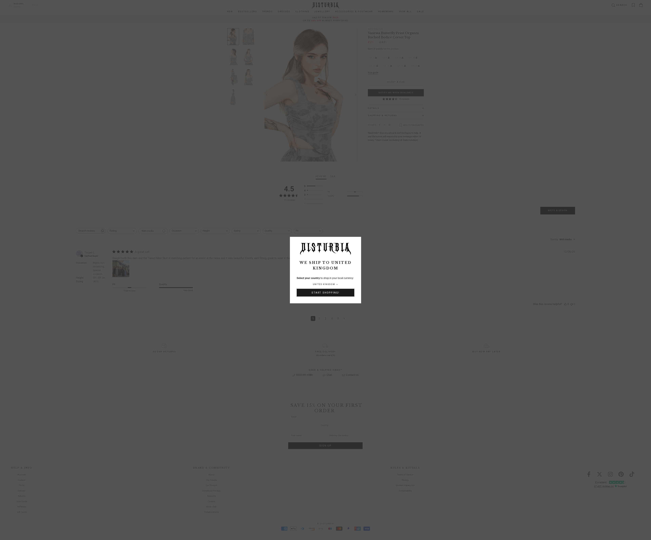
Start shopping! (325, 292)
